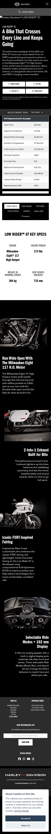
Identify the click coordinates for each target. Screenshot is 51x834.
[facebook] (19, 759)
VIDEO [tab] (26, 211)
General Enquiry (15, 84)
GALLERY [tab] (39, 211)
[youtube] (27, 759)
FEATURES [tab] (12, 206)
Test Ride (38, 84)
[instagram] (23, 759)
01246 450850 (27, 12)
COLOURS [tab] (27, 206)
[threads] (32, 759)
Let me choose (21, 811)
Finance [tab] (25, 216)
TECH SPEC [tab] (13, 211)
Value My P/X (15, 91)
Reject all (25, 825)
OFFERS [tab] (40, 206)
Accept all (25, 818)
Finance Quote (38, 91)
